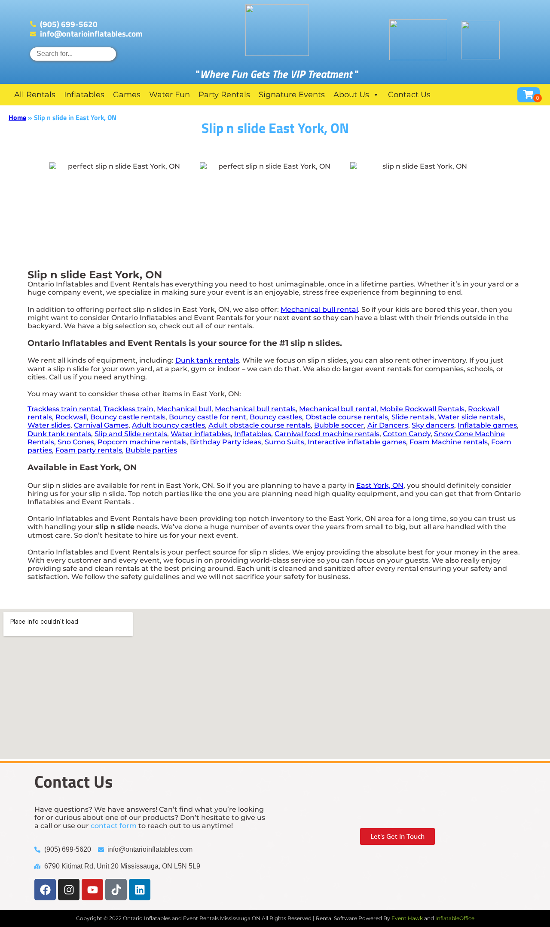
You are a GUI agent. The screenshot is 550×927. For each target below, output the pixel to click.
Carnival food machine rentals (327, 434)
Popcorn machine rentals (142, 442)
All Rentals (34, 94)
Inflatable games (487, 425)
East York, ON (379, 485)
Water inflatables (201, 434)
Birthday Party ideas (225, 442)
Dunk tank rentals (207, 360)
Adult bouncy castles (168, 425)
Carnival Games (101, 425)
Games (127, 94)
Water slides (49, 425)
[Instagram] (68, 889)
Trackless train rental (64, 409)
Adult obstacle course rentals (259, 425)
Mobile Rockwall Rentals (422, 409)
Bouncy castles (276, 417)
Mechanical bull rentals (255, 409)
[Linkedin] (139, 889)
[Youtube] (92, 889)
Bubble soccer (339, 425)
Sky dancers (433, 425)
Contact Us (409, 94)
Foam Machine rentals (448, 442)
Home (17, 117)
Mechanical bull (184, 409)
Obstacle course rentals (347, 417)
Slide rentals (412, 417)
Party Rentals (224, 94)
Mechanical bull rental (319, 309)
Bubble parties (151, 450)
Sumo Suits (284, 442)
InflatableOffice (454, 918)
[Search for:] (73, 53)
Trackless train (128, 409)
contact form (114, 826)
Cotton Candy (407, 434)
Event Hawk (407, 918)
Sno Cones (76, 442)
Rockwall (71, 417)
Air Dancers (387, 425)
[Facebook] (45, 889)
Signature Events (292, 94)
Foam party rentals (88, 450)
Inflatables (84, 94)
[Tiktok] (116, 889)
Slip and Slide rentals (131, 434)
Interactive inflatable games (357, 442)
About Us (351, 94)
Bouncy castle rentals (127, 417)
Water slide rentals (471, 417)
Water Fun (169, 94)
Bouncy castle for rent (207, 417)
